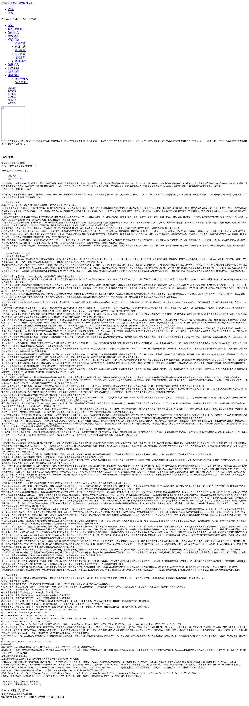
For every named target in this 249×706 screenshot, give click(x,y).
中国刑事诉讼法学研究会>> (17, 3)
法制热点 (13, 32)
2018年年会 (21, 82)
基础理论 (20, 43)
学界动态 (13, 36)
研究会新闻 (15, 28)
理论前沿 (13, 39)
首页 (11, 12)
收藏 (11, 9)
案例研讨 (20, 61)
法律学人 (13, 64)
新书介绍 (13, 68)
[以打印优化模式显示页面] (15, 178)
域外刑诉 (20, 57)
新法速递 (13, 71)
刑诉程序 (20, 46)
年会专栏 (13, 75)
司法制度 (20, 53)
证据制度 (20, 50)
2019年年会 (21, 78)
